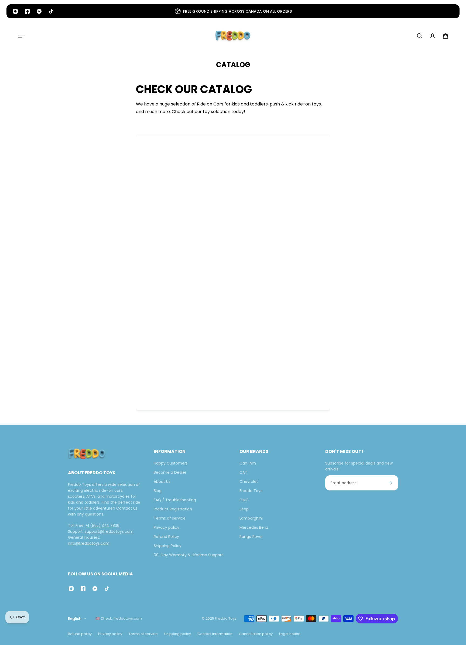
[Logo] (233, 36)
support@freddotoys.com (109, 531)
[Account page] (432, 36)
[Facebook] (27, 11)
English (74, 618)
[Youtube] (39, 11)
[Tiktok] (51, 11)
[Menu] (20, 36)
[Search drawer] (419, 36)
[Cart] (445, 36)
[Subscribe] (390, 482)
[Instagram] (15, 11)
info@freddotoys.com (88, 543)
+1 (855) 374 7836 (102, 525)
